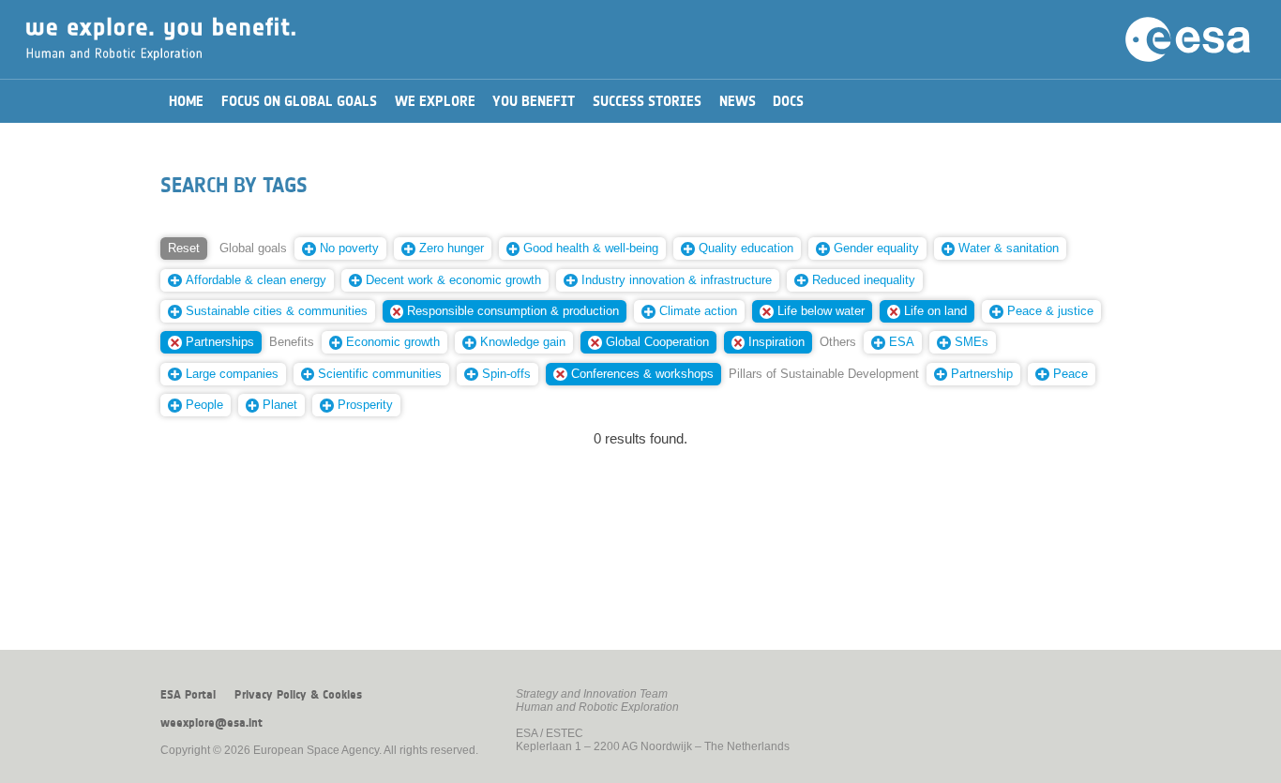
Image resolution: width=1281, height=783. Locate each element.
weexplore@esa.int (211, 722)
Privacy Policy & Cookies (298, 694)
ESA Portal (188, 694)
